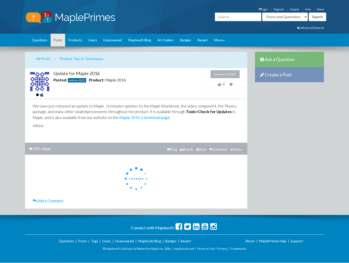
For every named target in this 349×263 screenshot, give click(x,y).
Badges (185, 40)
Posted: (60, 80)
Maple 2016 (115, 80)
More (218, 40)
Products (75, 40)
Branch (188, 149)
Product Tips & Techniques (81, 58)
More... (238, 149)
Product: (96, 80)
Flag (173, 149)
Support (294, 9)
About (320, 9)
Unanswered (112, 40)
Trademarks (238, 248)
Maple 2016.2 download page (144, 117)
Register (279, 9)
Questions (39, 40)
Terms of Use (206, 248)
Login (264, 9)
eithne (73, 80)
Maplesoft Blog (139, 40)
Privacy (222, 248)
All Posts (43, 58)
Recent (202, 40)
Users (92, 40)
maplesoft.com (184, 248)
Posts (58, 40)
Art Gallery (165, 40)
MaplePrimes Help (272, 241)
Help (308, 9)
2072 (81, 80)
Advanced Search (312, 27)
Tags (94, 241)
